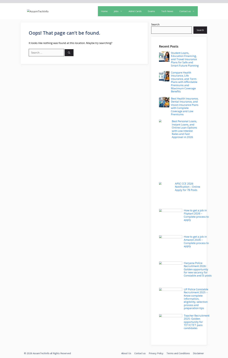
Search (155, 24)
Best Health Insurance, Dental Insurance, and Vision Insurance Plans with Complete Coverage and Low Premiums (184, 106)
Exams (151, 11)
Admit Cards (135, 11)
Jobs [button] (116, 11)
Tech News (167, 11)
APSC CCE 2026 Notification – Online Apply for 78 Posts (187, 187)
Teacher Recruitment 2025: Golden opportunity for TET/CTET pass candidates (196, 322)
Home (104, 11)
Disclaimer (198, 353)
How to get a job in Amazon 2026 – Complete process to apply (196, 241)
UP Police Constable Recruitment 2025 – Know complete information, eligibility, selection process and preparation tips (196, 298)
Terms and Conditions (178, 353)
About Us (126, 353)
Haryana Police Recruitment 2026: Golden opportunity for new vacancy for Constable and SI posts (198, 269)
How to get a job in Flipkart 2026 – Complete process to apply (196, 215)
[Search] (69, 52)
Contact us (140, 353)
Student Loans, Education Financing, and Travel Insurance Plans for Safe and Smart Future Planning (185, 59)
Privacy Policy (156, 353)
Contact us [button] (185, 11)
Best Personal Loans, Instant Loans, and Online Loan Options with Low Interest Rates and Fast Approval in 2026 (184, 129)
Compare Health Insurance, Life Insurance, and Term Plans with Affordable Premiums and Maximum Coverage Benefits (184, 82)
